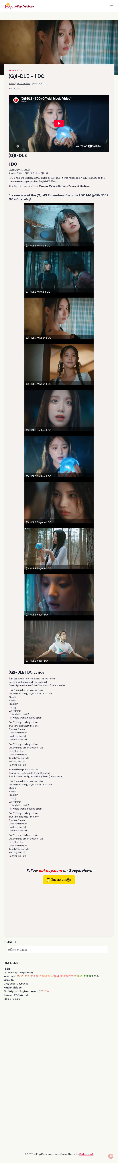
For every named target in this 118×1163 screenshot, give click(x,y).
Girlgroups (9, 983)
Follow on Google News (59, 870)
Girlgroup (13, 991)
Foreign (28, 972)
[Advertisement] (59, 909)
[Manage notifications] (110, 1156)
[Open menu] (111, 6)
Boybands (22, 983)
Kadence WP (86, 1154)
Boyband (25, 991)
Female (12, 972)
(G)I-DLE (18, 155)
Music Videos (15, 70)
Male (20, 972)
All (5, 972)
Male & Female (12, 998)
